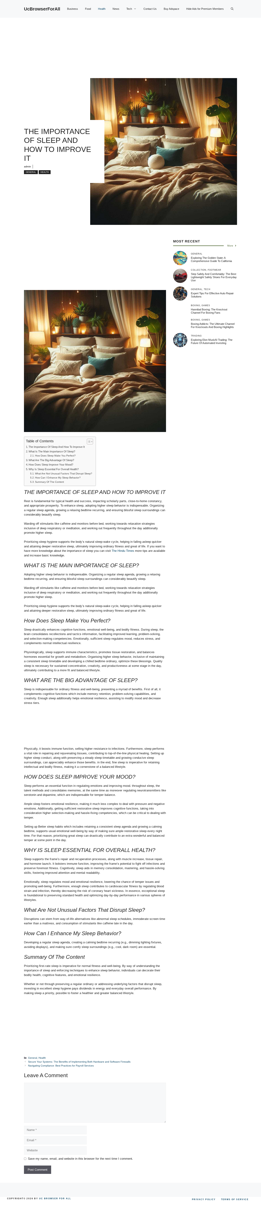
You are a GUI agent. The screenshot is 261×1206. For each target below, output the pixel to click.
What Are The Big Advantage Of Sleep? (51, 460)
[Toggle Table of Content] (88, 442)
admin (27, 166)
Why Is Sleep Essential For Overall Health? (54, 469)
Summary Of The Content (49, 482)
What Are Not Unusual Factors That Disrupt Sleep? (63, 473)
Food (88, 8)
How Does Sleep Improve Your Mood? (51, 464)
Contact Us (150, 8)
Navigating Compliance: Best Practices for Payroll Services (61, 1065)
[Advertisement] (130, 44)
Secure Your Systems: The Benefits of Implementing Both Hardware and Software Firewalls (79, 1061)
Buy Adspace (171, 8)
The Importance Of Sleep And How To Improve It (57, 446)
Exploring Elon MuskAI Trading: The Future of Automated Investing (211, 341)
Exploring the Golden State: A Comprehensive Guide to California (211, 259)
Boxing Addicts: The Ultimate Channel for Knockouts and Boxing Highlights (213, 325)
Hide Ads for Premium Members (205, 8)
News (116, 8)
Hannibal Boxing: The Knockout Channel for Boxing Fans (209, 311)
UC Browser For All (55, 1198)
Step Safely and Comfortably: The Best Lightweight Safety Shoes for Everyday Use (214, 277)
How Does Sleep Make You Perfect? (55, 455)
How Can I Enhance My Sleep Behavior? (58, 477)
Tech (129, 8)
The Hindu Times (123, 551)
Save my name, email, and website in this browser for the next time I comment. (80, 1158)
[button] (232, 9)
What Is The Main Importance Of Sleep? (52, 451)
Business (72, 8)
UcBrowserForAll (42, 8)
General (31, 172)
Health (101, 8)
